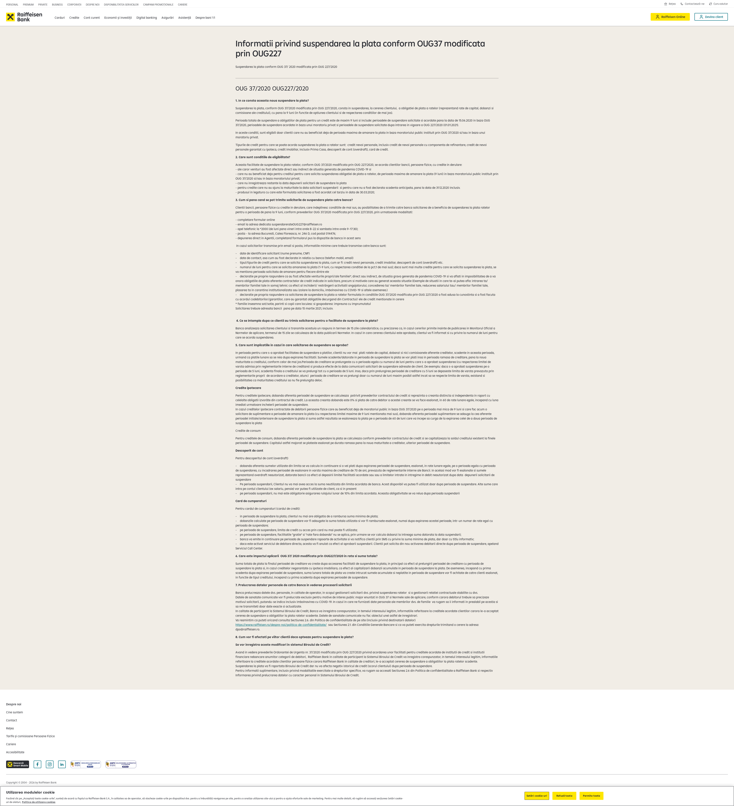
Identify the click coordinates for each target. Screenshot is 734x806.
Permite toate (591, 795)
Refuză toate (564, 795)
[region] (367, 796)
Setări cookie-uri (537, 795)
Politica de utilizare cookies (38, 802)
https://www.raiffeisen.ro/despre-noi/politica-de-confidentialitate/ (281, 625)
